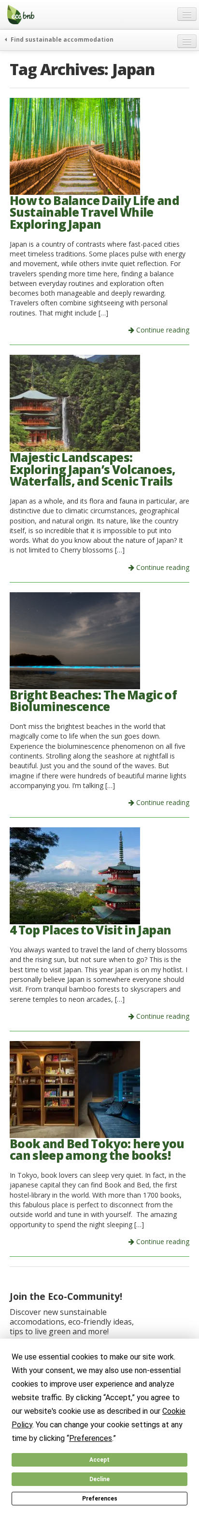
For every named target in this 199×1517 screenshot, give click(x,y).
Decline (99, 1479)
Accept (99, 1459)
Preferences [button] (90, 1438)
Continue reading (161, 329)
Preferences (99, 1498)
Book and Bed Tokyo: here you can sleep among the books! (97, 1150)
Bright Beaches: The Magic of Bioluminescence (93, 701)
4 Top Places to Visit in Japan (90, 930)
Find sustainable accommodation (61, 39)
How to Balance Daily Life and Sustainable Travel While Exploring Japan (94, 212)
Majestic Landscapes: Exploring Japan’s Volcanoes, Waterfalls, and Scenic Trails (92, 469)
